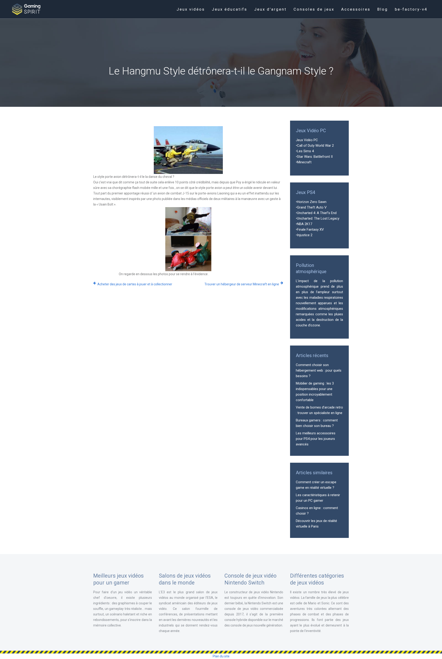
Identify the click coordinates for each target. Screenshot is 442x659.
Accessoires (355, 9)
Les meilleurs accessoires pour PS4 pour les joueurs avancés (315, 438)
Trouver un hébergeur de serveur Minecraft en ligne (241, 284)
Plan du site (221, 656)
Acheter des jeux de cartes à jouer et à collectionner (134, 284)
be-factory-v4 (411, 9)
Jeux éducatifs (229, 9)
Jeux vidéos (191, 9)
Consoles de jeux (314, 9)
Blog (382, 9)
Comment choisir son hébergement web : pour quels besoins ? (318, 370)
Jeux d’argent (270, 9)
